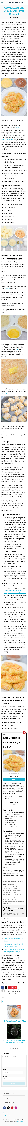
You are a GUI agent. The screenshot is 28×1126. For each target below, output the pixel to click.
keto (3, 1001)
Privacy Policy (7, 1115)
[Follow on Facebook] (5, 1107)
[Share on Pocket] (12, 987)
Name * (5, 1069)
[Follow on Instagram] (16, 1107)
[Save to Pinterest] (9, 987)
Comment (5, 1054)
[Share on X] (6, 987)
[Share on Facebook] (3, 987)
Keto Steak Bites (7, 140)
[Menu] (2, 2)
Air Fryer (7, 288)
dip (18, 349)
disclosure (19, 127)
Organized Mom (17, 989)
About (4, 1111)
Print (14, 779)
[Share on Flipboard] (15, 987)
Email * (6, 1076)
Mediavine (20, 1121)
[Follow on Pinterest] (13, 1107)
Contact (5, 1113)
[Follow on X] (9, 1107)
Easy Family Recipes (14, 993)
